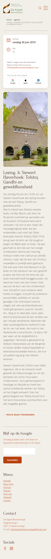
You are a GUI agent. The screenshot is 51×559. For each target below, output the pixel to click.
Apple (26, 83)
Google (12, 83)
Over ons (7, 493)
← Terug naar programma (19, 414)
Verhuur (7, 487)
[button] (45, 8)
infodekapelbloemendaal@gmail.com (22, 67)
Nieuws (6, 490)
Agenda (17, 20)
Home (9, 20)
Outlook (38, 83)
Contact (7, 500)
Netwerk (7, 497)
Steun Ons (8, 484)
